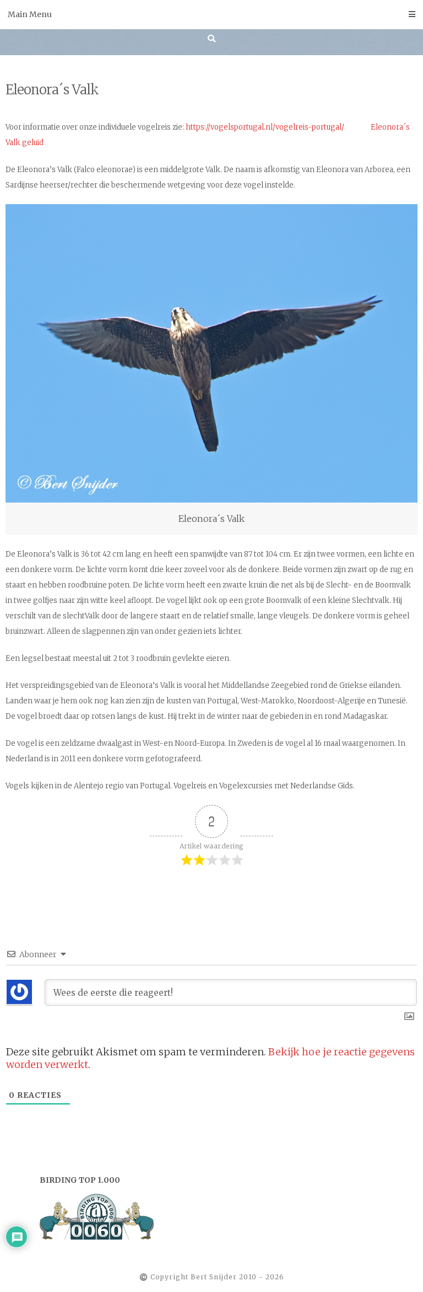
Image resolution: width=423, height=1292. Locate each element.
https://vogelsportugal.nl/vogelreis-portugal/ (265, 127)
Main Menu (30, 14)
